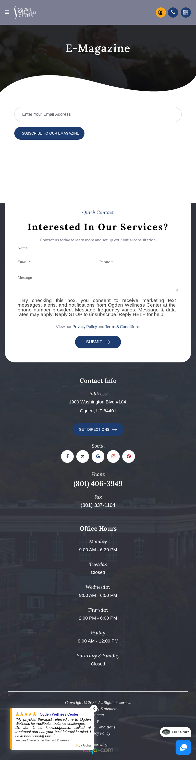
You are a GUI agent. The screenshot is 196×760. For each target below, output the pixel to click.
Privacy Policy (84, 326)
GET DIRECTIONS (94, 429)
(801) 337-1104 (98, 505)
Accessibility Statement (98, 708)
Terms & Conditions (122, 326)
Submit (94, 341)
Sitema (98, 714)
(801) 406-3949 (98, 483)
